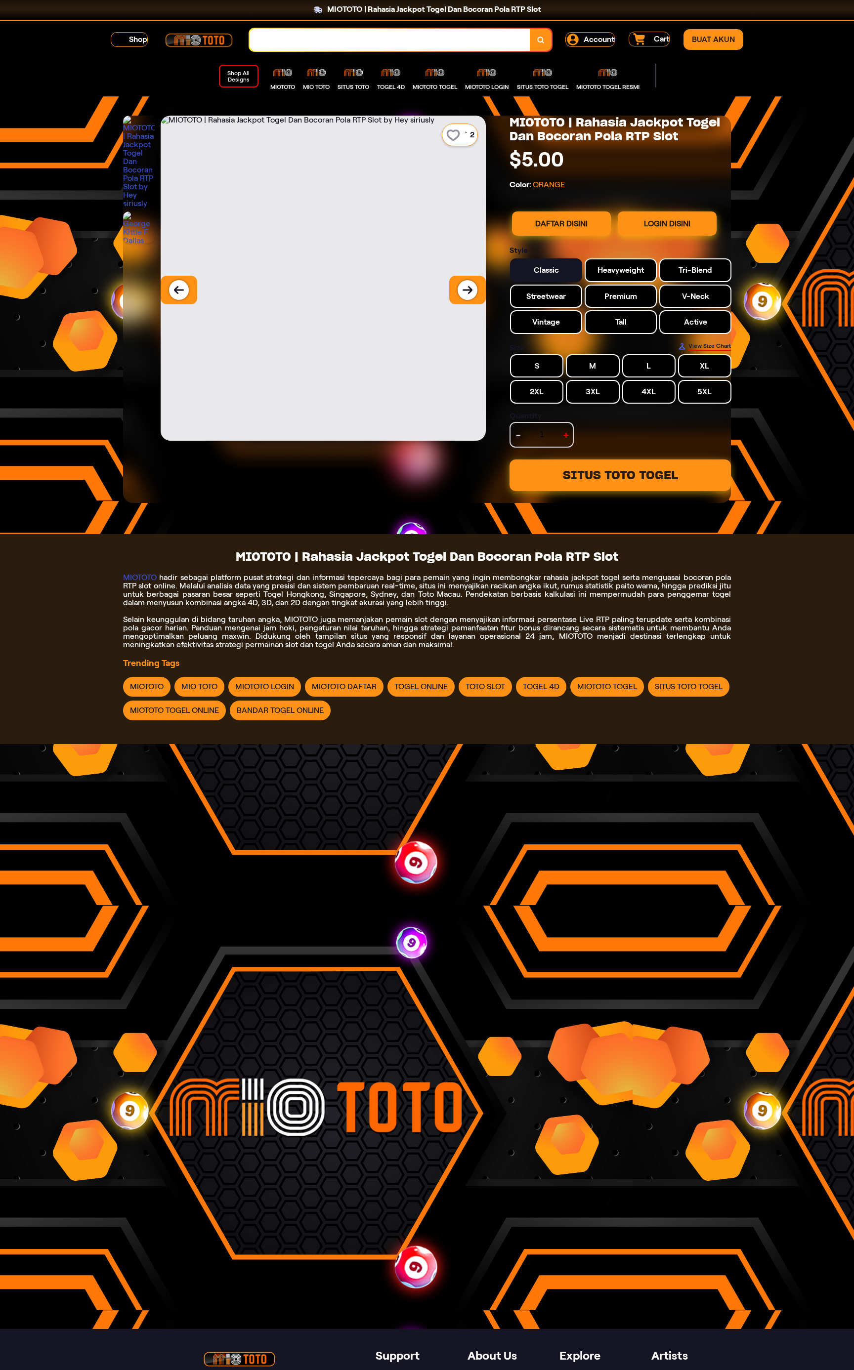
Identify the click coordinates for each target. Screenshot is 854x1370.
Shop (138, 39)
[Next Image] (467, 290)
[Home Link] (199, 40)
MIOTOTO (140, 577)
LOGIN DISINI (667, 223)
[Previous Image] (179, 290)
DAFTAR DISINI (561, 223)
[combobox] (390, 40)
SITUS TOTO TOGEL (620, 475)
